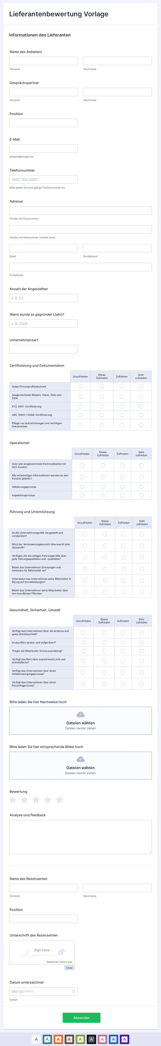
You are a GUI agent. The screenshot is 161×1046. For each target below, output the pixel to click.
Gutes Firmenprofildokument (29, 386)
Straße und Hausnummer (24, 218)
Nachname (89, 69)
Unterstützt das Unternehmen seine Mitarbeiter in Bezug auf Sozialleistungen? (41, 580)
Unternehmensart (24, 340)
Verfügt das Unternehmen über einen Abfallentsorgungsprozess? (34, 672)
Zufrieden (122, 376)
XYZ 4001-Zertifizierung (26, 406)
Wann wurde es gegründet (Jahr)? (37, 314)
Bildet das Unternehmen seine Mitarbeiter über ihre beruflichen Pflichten (40, 592)
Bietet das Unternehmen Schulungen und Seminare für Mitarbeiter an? (36, 569)
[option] (36, 1039)
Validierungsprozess (24, 486)
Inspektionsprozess (23, 495)
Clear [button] (69, 967)
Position (16, 114)
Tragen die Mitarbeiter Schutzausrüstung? (37, 650)
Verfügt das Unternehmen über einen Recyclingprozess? (34, 684)
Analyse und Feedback (28, 815)
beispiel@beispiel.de (22, 156)
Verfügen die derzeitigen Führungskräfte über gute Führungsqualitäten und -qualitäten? (39, 557)
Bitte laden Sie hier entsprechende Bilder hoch (46, 747)
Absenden (81, 1018)
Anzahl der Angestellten (29, 289)
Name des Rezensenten (28, 879)
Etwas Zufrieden (102, 376)
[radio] (12, 800)
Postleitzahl (16, 275)
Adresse (16, 201)
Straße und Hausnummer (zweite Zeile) (32, 237)
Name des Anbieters (26, 52)
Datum (13, 999)
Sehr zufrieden (141, 376)
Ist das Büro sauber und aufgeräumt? (34, 642)
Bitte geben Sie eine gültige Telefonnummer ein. (37, 187)
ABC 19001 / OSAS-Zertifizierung (32, 414)
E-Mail (15, 139)
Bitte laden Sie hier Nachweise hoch (38, 702)
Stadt (13, 256)
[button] (73, 991)
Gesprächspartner (24, 83)
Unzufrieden (80, 376)
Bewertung (18, 791)
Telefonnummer (22, 170)
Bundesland (90, 256)
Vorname (15, 69)
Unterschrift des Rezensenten (34, 935)
